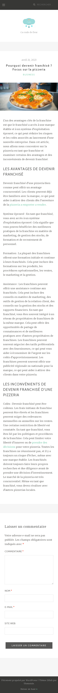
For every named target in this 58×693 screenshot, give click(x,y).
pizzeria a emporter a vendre (28, 204)
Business (29, 74)
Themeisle (29, 683)
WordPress (31, 680)
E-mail (9, 607)
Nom (8, 590)
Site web (10, 623)
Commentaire (14, 551)
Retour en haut (28, 689)
